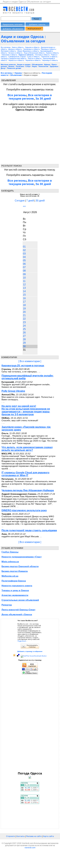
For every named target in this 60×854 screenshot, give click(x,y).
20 (24, 312)
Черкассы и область (16, 60)
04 (24, 257)
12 (24, 284)
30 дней (40, 200)
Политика (20, 66)
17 (24, 301)
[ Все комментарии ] (29, 361)
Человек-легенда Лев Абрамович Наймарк (28, 490)
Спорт (28, 66)
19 (24, 308)
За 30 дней (43, 98)
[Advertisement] (29, 137)
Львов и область (52, 53)
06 (24, 264)
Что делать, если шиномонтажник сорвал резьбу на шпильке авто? (27, 448)
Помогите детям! (14, 68)
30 (24, 346)
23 (24, 322)
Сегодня (19, 200)
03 (24, 253)
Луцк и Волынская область (34, 53)
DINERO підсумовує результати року (24, 510)
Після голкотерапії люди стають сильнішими (29, 530)
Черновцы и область (50, 60)
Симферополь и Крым (17, 57)
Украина (18, 73)
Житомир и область (8, 51)
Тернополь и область (49, 57)
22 (24, 318)
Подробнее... (22, 641)
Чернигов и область (33, 60)
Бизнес (11, 66)
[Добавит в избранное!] (14, 656)
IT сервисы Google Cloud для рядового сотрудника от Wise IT (25, 474)
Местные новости (8, 64)
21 (24, 315)
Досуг (3, 68)
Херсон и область (35, 58)
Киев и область (18, 47)
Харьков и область (32, 47)
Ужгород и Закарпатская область (14, 58)
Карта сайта (48, 836)
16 (24, 298)
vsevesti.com (30, 848)
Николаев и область (10, 55)
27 (24, 336)
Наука (34, 66)
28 (24, 339)
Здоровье (54, 66)
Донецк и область (15, 49)
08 (24, 270)
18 (24, 305)
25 (24, 329)
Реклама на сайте (34, 836)
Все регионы (6, 47)
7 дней (30, 200)
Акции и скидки (23, 64)
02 (24, 250)
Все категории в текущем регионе (30, 97)
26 (24, 332)
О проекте (10, 836)
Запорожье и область (31, 49)
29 (24, 342)
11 (24, 281)
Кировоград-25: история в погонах (23, 365)
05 (24, 260)
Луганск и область (15, 53)
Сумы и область (33, 57)
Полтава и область (42, 55)
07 (24, 267)
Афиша (47, 64)
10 (24, 277)
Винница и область (48, 49)
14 (24, 291)
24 (24, 325)
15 (24, 294)
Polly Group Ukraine (13, 391)
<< (24, 206)
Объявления (37, 64)
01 (24, 246)
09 (24, 274)
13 (24, 288)
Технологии (43, 66)
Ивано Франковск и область (28, 51)
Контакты (20, 836)
